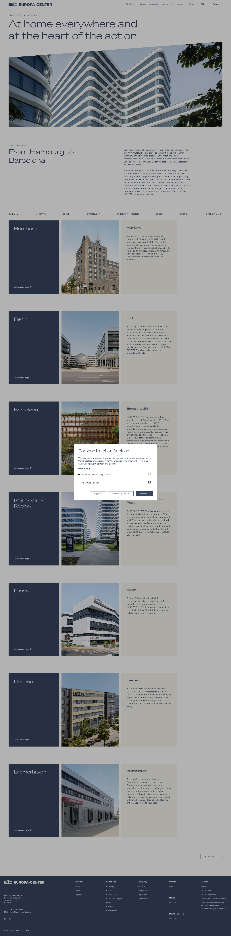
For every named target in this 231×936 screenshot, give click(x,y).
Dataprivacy (84, 468)
